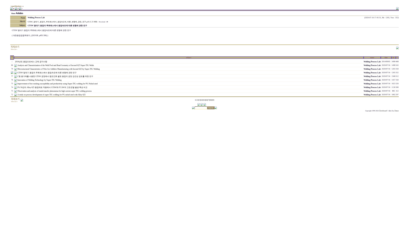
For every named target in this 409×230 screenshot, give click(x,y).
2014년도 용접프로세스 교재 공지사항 (31, 62)
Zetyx (396, 111)
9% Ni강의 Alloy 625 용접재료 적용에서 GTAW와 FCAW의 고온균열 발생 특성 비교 (52, 87)
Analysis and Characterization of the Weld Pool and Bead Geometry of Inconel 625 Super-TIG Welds (55, 65)
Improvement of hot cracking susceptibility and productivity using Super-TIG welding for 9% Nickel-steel (57, 84)
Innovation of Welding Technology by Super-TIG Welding (39, 80)
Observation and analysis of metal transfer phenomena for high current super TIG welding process (54, 91)
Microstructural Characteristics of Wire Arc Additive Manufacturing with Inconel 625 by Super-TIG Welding (58, 69)
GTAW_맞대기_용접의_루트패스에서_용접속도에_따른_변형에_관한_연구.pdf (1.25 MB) (62, 22)
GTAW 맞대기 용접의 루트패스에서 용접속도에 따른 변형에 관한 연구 (47, 73)
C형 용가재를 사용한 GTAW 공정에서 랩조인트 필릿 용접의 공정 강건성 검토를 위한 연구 (55, 76)
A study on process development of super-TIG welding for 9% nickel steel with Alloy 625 (51, 95)
